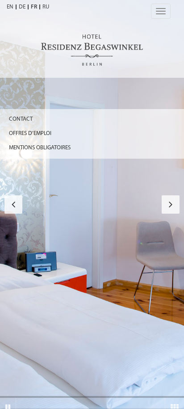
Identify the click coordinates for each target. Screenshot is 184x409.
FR (34, 6)
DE (22, 6)
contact (21, 119)
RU (45, 6)
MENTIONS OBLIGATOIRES (40, 148)
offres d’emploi (30, 133)
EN (10, 6)
